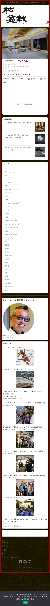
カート (4, 554)
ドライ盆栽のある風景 (15, 66)
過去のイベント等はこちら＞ (13, 526)
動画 (6, 231)
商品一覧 (5, 542)
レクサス (8, 207)
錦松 (6, 186)
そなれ (7, 175)
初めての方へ (7, 546)
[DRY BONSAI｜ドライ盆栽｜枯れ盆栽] (15, 24)
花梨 (6, 262)
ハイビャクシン (10, 238)
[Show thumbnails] (25, 104)
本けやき (8, 280)
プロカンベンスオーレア (13, 224)
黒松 (6, 273)
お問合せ (5, 550)
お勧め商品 (8, 255)
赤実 (6, 196)
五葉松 (7, 259)
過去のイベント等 (11, 234)
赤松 (6, 269)
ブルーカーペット (11, 172)
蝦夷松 (7, 245)
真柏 (6, 276)
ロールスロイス (10, 213)
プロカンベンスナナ (11, 227)
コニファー (8, 193)
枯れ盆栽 (8, 283)
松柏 (6, 200)
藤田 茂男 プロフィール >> (11, 338)
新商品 (7, 252)
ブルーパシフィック (11, 189)
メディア (8, 210)
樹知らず (8, 248)
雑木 (6, 168)
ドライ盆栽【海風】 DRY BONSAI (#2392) (18, 123)
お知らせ (26, 66)
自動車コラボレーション (13, 220)
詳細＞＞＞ (24, 348)
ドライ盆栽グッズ (11, 182)
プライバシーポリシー (10, 558)
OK (26, 602)
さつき (7, 266)
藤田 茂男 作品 (9, 287)
